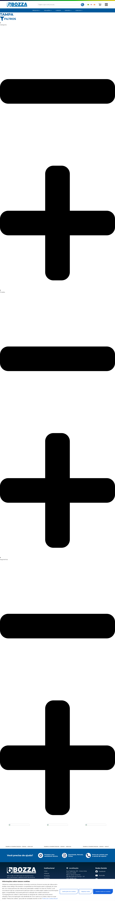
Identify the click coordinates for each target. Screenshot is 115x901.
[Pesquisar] (82, 4)
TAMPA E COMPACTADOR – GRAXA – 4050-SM (57, 846)
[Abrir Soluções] (51, 10)
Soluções (47, 878)
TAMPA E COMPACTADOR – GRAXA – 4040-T (96, 846)
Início (45, 871)
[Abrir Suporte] (70, 10)
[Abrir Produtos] (39, 10)
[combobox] (59, 4)
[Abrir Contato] (82, 10)
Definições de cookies (69, 891)
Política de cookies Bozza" (50, 898)
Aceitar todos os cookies (103, 891)
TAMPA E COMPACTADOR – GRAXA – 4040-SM (19, 846)
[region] (57, 890)
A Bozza (46, 873)
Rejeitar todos (85, 891)
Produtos (47, 876)
